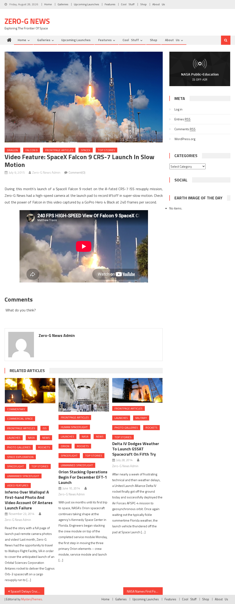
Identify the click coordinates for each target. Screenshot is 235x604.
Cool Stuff (127, 4)
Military (141, 418)
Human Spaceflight (74, 427)
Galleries (63, 4)
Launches (13, 437)
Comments (185, 129)
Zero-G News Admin (46, 172)
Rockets (44, 447)
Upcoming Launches (86, 4)
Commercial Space (20, 418)
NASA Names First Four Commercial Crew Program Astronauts (145, 591)
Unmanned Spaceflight (23, 476)
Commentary (16, 409)
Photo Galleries (19, 447)
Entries (182, 119)
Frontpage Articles (59, 150)
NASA (31, 437)
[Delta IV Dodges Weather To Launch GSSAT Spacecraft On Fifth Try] (137, 390)
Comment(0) (77, 172)
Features (110, 4)
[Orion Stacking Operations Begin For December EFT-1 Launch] (84, 395)
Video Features (17, 485)
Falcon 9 (31, 150)
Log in (178, 109)
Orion (65, 446)
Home (48, 4)
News (46, 437)
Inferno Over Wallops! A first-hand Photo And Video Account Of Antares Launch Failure (29, 500)
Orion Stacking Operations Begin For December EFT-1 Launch (83, 477)
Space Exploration (20, 457)
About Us (158, 4)
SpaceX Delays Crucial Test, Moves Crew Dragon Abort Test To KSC (27, 591)
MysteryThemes (31, 599)
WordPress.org (184, 138)
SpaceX (85, 150)
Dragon (12, 150)
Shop (143, 4)
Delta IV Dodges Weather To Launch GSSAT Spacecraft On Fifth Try (135, 448)
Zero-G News (27, 21)
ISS (45, 428)
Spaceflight (15, 466)
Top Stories (106, 150)
